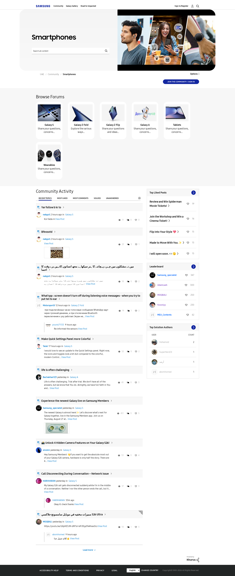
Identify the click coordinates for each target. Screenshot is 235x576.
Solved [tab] (97, 198)
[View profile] (39, 215)
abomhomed (58, 534)
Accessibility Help (49, 570)
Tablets (177, 124)
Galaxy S (49, 124)
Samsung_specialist (52, 408)
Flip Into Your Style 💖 (163, 231)
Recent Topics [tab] (45, 198)
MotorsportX (49, 305)
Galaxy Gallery (72, 6)
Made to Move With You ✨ (166, 242)
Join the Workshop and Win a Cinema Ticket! (166, 218)
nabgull (46, 214)
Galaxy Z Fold (81, 124)
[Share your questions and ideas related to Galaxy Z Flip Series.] (113, 112)
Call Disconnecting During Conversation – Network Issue (75, 473)
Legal (115, 570)
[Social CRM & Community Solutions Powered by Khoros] (193, 559)
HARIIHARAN (49, 481)
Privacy (100, 570)
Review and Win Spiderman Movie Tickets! (166, 203)
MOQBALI (47, 521)
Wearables (49, 165)
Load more (88, 550)
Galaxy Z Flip (113, 124)
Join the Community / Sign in (181, 82)
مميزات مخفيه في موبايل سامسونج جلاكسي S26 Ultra (72, 514)
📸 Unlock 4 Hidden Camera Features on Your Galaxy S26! (75, 442)
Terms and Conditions (77, 570)
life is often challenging (55, 370)
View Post (59, 219)
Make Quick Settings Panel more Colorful (66, 339)
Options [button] (194, 74)
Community (58, 6)
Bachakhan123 (50, 377)
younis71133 (58, 324)
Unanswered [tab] (112, 198)
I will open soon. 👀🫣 (163, 253)
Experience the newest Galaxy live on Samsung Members (75, 400)
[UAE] (43, 6)
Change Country (149, 570)
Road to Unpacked (88, 6)
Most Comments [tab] (80, 198)
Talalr (45, 346)
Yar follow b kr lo (51, 207)
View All (173, 192)
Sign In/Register (181, 6)
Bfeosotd (46, 231)
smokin (46, 450)
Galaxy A (145, 124)
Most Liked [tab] (62, 198)
